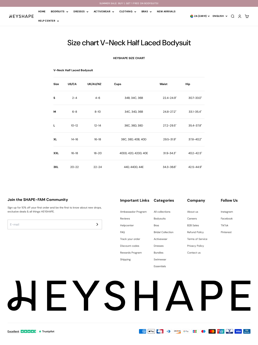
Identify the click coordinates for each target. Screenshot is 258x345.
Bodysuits (57, 11)
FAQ (122, 232)
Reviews (125, 218)
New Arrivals (166, 11)
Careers (192, 218)
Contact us (194, 252)
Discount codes (129, 245)
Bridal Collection (163, 232)
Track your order (130, 239)
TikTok (224, 225)
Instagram (227, 211)
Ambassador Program (133, 211)
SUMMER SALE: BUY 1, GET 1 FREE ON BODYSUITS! (129, 3)
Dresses (79, 11)
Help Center (46, 20)
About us (192, 211)
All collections (162, 211)
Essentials (160, 266)
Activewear (102, 11)
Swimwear (160, 259)
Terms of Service (197, 239)
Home (42, 11)
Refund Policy (195, 232)
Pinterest (226, 232)
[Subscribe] (97, 224)
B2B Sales (193, 225)
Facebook (227, 218)
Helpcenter (127, 225)
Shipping (125, 259)
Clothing (125, 11)
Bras (144, 11)
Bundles (158, 252)
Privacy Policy (195, 245)
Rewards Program (131, 252)
